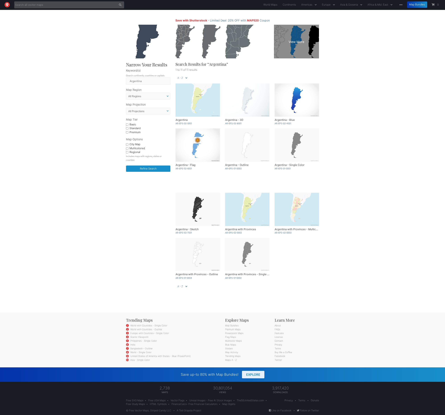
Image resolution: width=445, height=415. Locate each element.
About (278, 325)
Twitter (278, 359)
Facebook (280, 356)
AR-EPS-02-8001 (233, 123)
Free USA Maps (157, 400)
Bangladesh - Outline (141, 348)
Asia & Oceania (349, 4)
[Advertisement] (148, 227)
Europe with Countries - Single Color (149, 333)
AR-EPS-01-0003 (233, 168)
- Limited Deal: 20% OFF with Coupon (222, 20)
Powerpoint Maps (234, 333)
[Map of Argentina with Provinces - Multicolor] (297, 209)
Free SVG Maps (134, 400)
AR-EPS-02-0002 (233, 232)
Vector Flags (177, 400)
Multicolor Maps (233, 340)
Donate (315, 400)
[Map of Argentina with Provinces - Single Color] (247, 254)
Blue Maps (230, 344)
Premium (135, 132)
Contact (279, 340)
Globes (229, 348)
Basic (133, 124)
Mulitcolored (137, 148)
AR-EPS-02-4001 (283, 123)
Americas (307, 4)
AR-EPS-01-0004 (184, 278)
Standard (135, 128)
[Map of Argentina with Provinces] (247, 209)
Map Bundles (417, 4)
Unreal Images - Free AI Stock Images (210, 400)
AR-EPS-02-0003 (283, 232)
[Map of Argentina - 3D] (247, 100)
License (279, 337)
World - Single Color (140, 352)
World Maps (270, 4)
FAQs (277, 329)
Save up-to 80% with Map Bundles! (220, 374)
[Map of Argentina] (198, 100)
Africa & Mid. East (378, 4)
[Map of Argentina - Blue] (297, 100)
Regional (135, 152)
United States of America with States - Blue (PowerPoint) (160, 356)
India (132, 344)
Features (279, 333)
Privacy (278, 344)
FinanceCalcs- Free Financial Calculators (194, 403)
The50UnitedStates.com (250, 400)
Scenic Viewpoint (139, 337)
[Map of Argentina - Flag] (198, 145)
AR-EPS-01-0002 (233, 278)
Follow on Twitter (309, 410)
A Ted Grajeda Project (189, 410)
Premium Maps (233, 329)
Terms (278, 348)
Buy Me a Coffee (283, 352)
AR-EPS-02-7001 (184, 232)
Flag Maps (230, 337)
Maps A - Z (231, 359)
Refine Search (148, 168)
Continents (289, 4)
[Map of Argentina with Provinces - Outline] (198, 254)
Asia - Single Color (140, 359)
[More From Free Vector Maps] (400, 5)
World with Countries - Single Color (148, 325)
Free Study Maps (135, 403)
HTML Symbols (158, 403)
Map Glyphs (228, 403)
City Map (135, 144)
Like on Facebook (281, 410)
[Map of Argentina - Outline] (247, 145)
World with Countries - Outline (146, 329)
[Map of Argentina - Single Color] (297, 145)
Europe (326, 4)
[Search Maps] (119, 4)
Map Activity (231, 352)
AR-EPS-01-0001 (283, 168)
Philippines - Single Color (143, 340)
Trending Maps (233, 356)
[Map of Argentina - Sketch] (198, 209)
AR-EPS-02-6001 (184, 168)
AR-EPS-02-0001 (184, 123)
